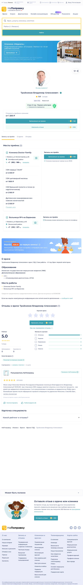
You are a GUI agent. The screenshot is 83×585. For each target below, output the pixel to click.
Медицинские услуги (72, 551)
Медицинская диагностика (72, 546)
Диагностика (23, 14)
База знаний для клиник (40, 576)
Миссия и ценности (8, 548)
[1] (2, 340)
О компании (6, 539)
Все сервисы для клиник (40, 559)
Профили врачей (73, 555)
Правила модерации (39, 570)
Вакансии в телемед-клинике (57, 547)
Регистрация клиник (39, 548)
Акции (75, 14)
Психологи (66, 14)
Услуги (12, 14)
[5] (9, 340)
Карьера (5, 545)
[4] (7, 340)
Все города (71, 561)
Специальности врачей (72, 541)
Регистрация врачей (39, 554)
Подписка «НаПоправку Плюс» (55, 561)
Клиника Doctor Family (20, 152)
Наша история (7, 542)
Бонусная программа (22, 554)
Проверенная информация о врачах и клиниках (25, 544)
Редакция (5, 558)
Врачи (4, 14)
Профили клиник (73, 558)
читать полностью (10, 394)
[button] (41, 20)
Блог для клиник (40, 563)
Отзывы (28, 137)
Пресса (4, 555)
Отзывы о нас (6, 551)
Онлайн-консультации (39, 14)
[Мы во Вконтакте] (75, 527)
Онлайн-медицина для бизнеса (57, 568)
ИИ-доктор (55, 14)
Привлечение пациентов (39, 543)
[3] (5, 340)
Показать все (11, 207)
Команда (54, 542)
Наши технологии (57, 551)
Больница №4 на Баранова (22, 217)
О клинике (54, 539)
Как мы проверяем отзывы (40, 328)
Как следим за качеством (56, 555)
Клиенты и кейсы (40, 566)
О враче (20, 137)
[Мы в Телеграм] (71, 527)
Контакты (5, 561)
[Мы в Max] (79, 527)
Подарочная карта (57, 572)
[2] (4, 340)
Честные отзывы (23, 549)
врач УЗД (37, 100)
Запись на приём (8, 137)
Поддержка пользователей (23, 559)
